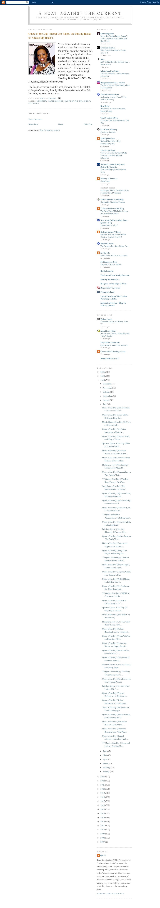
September (107, 395)
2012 (102, 821)
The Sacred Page (107, 150)
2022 (102, 780)
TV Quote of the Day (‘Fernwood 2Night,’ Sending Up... (116, 744)
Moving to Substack (107, 132)
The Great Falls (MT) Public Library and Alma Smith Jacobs (114, 212)
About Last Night (107, 330)
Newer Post (33, 124)
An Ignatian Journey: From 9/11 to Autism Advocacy (113, 98)
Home (60, 124)
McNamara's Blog (108, 261)
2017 (102, 801)
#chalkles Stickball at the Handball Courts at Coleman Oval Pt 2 (113, 235)
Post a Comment (35, 119)
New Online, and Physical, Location (113, 255)
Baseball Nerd (106, 243)
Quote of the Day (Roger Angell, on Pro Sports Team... (116, 566)
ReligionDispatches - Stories (112, 82)
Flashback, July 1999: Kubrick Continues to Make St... (115, 466)
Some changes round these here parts (114, 345)
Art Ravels (105, 252)
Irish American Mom (109, 70)
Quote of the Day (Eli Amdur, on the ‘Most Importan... (115, 587)
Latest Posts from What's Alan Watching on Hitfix (113, 297)
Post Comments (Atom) (50, 130)
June (105, 751)
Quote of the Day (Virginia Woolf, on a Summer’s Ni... (116, 573)
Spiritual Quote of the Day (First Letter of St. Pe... (115, 687)
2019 (102, 793)
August (106, 400)
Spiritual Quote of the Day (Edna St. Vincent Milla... (116, 445)
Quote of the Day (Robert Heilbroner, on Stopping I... (114, 702)
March (106, 763)
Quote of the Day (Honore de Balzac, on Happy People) (114, 645)
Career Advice (55, 101)
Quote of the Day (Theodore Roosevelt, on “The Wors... (114, 730)
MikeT (103, 855)
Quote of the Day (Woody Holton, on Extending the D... (116, 716)
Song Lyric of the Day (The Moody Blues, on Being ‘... (114, 488)
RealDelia (104, 105)
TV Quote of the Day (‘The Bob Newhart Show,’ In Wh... (115, 559)
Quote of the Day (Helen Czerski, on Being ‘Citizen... (116, 438)
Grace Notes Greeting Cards (112, 351)
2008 (102, 837)
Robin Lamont (106, 270)
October (106, 391)
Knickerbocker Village (110, 231)
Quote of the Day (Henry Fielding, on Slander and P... (116, 502)
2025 (102, 376)
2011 (102, 825)
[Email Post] (59, 98)
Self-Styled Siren (107, 138)
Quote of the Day (73, 101)
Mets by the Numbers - (110, 279)
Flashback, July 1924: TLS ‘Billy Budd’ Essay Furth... (116, 623)
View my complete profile (110, 894)
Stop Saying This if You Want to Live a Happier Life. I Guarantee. (114, 191)
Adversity (42, 101)
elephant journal (107, 187)
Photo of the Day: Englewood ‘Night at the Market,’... (114, 545)
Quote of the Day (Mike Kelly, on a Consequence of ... (116, 509)
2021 (102, 784)
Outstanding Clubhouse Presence (112, 202)
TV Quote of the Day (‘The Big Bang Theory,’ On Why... (115, 481)
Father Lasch (106, 319)
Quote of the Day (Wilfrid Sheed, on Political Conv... (116, 580)
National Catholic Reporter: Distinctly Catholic (112, 165)
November (107, 387)
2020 (102, 788)
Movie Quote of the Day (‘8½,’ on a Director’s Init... (116, 423)
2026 (102, 372)
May (105, 755)
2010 (102, 829)
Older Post (88, 124)
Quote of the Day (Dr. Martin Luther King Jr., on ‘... (114, 602)
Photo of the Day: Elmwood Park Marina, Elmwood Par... (116, 459)
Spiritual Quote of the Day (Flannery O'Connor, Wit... (114, 530)
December (107, 383)
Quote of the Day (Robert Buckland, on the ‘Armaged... (115, 630)
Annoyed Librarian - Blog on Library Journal (113, 304)
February (107, 767)
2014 (102, 813)
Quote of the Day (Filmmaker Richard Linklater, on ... (114, 723)
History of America (109, 178)
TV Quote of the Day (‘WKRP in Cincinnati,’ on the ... (115, 595)
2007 (102, 841)
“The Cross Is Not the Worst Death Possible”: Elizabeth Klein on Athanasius (113, 155)
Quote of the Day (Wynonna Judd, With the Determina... (116, 495)
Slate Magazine (107, 33)
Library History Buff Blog (112, 208)
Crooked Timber (107, 47)
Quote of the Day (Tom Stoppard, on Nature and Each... (116, 409)
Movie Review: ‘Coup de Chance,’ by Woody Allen (116, 666)
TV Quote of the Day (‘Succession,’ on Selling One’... (116, 516)
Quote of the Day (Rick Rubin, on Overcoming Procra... (116, 680)
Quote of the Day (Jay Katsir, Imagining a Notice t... (114, 431)
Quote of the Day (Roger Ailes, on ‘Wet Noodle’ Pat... (116, 473)
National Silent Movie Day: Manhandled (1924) (110, 142)
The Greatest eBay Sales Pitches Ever (114, 246)
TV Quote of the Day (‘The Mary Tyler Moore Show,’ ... (116, 673)
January (106, 771)
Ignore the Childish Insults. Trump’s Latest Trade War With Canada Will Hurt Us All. (114, 38)
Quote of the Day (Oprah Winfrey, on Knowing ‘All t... (116, 638)
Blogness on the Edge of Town (113, 283)
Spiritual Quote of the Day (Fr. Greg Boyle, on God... (115, 609)
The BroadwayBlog (109, 117)
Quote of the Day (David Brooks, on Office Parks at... (116, 659)
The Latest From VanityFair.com (114, 275)
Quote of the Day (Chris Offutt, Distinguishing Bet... (115, 416)
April (105, 759)
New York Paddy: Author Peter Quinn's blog (114, 221)
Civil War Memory (108, 129)
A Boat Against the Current (80, 13)
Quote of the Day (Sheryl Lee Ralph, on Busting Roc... (114, 552)
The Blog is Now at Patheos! (111, 264)
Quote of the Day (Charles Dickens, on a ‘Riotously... (114, 695)
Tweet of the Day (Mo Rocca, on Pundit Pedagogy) (115, 709)
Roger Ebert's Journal (110, 287)
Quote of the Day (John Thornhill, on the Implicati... (116, 523)
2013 (102, 817)
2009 (102, 833)
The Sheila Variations (110, 342)
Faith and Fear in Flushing (112, 199)
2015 (102, 809)
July (105, 404)
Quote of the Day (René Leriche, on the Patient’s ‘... (115, 652)
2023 (102, 776)
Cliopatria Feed (107, 291)
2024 (102, 380)
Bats (102, 59)
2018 (102, 797)
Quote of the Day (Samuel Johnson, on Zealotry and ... (115, 737)
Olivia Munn (105, 181)
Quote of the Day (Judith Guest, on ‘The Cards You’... (116, 538)
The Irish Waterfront (109, 94)
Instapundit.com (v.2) (109, 358)
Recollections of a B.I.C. (109, 225)
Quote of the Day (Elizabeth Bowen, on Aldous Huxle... (114, 452)
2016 (102, 805)
